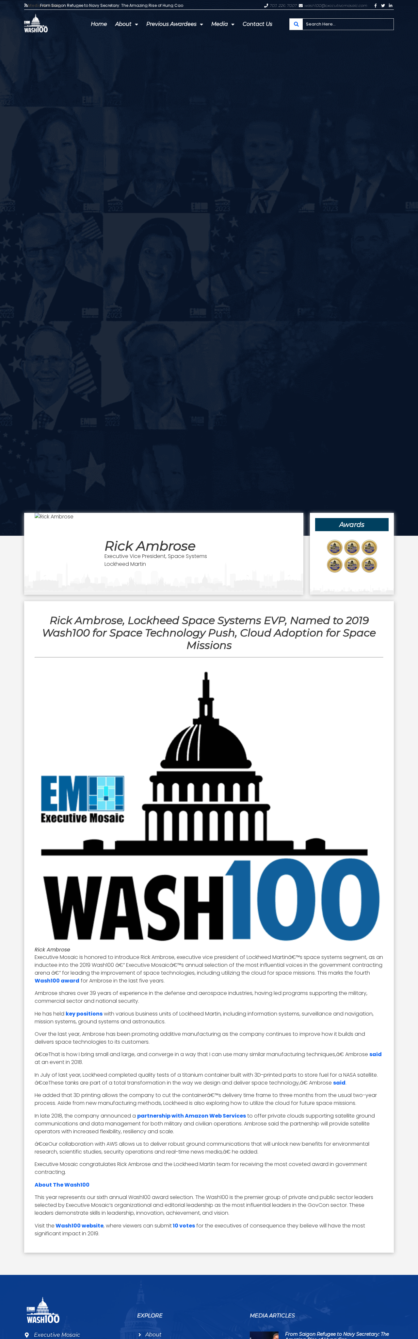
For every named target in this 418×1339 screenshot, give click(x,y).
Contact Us (257, 24)
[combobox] (341, 24)
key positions (84, 1013)
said (375, 1054)
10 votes (183, 1225)
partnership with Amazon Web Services (191, 1116)
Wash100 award (57, 980)
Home (99, 24)
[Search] (296, 24)
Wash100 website (79, 1225)
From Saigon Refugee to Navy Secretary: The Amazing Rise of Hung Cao (111, 6)
